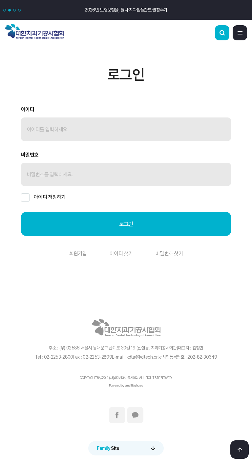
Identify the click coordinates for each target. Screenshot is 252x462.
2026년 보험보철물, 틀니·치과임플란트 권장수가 (126, 9)
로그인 (126, 223)
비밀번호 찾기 (169, 253)
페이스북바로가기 (117, 415)
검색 (222, 32)
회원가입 (78, 253)
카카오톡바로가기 (135, 415)
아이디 (27, 109)
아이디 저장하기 (49, 197)
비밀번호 (29, 155)
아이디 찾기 (121, 253)
